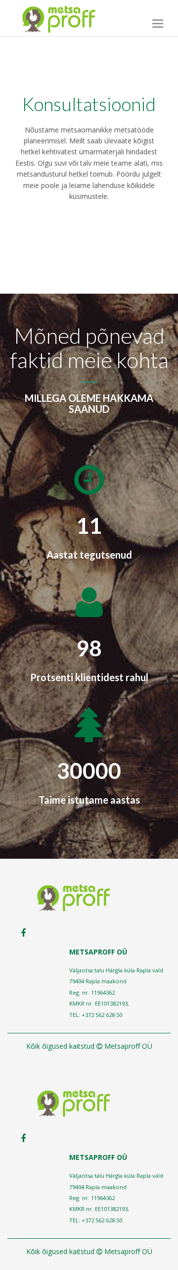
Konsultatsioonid (89, 104)
